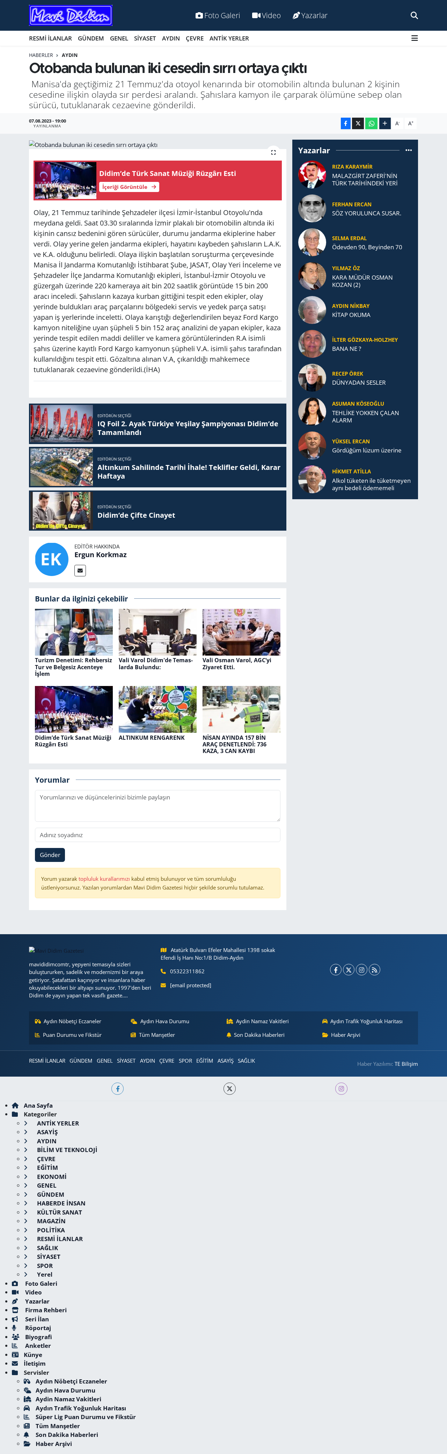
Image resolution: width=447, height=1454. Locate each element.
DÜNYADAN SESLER (359, 382)
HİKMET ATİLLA (351, 471)
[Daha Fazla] (385, 123)
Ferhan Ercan (352, 204)
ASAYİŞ (226, 1060)
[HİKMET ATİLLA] (312, 479)
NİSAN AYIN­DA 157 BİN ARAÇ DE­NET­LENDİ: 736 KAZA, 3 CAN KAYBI (234, 744)
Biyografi (38, 1337)
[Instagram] (361, 969)
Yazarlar (314, 15)
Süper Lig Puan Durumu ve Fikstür (86, 1417)
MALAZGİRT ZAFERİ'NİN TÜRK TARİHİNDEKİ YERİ (365, 179)
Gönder (50, 855)
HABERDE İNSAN (61, 1203)
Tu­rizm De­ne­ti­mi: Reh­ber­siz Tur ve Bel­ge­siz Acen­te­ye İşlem (73, 666)
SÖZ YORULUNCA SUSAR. (366, 213)
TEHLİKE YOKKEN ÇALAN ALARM (365, 416)
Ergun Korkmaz (100, 554)
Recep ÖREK (347, 373)
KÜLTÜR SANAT (59, 1212)
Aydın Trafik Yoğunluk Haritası (366, 1021)
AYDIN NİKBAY (350, 305)
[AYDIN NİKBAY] (312, 309)
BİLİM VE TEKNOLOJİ (66, 1150)
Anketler (37, 1346)
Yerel (44, 1274)
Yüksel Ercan (351, 441)
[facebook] (117, 1089)
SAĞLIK (246, 1060)
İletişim (35, 1363)
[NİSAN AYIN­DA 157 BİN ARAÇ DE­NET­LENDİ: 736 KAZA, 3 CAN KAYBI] (241, 709)
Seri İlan (36, 1319)
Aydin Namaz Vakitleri (262, 1021)
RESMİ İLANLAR (50, 38)
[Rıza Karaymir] (312, 174)
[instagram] (341, 1089)
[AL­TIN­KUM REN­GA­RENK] (158, 709)
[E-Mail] (80, 570)
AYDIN (171, 38)
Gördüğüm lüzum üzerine (367, 450)
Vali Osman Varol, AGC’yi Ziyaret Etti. (237, 663)
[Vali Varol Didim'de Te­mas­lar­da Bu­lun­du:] (158, 632)
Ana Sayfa (38, 1105)
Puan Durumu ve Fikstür (72, 1034)
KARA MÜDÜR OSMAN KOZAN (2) (362, 281)
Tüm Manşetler (157, 1034)
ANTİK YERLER (229, 38)
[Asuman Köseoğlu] (312, 411)
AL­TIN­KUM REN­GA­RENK (152, 737)
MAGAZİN (51, 1221)
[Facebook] (336, 969)
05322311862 (187, 971)
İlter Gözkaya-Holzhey (365, 339)
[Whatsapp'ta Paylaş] (371, 123)
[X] (348, 969)
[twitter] (230, 1089)
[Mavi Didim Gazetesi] (70, 15)
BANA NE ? (346, 348)
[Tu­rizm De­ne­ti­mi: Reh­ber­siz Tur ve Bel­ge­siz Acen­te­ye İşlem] (74, 632)
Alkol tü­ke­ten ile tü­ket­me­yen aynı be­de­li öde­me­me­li (371, 484)
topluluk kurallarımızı (105, 878)
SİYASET (145, 38)
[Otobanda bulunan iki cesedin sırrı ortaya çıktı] (157, 144)
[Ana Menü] (414, 38)
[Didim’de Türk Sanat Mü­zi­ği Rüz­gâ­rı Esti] (74, 709)
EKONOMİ (51, 1177)
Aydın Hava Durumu (164, 1021)
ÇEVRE (195, 38)
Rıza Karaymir (352, 166)
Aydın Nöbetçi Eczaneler (72, 1021)
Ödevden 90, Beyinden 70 (367, 247)
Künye (33, 1355)
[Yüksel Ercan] (312, 445)
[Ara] (414, 15)
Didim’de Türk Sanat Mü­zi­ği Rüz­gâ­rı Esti (73, 741)
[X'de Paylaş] (358, 123)
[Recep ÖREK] (312, 377)
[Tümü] (408, 150)
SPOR (185, 1060)
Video (271, 15)
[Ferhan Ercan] (312, 208)
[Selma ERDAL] (312, 242)
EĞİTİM (204, 1060)
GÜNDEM (91, 38)
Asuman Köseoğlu (358, 403)
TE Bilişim (406, 1063)
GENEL (119, 38)
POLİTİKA (50, 1230)
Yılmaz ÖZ (346, 268)
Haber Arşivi (345, 1034)
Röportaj (37, 1328)
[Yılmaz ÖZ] (312, 276)
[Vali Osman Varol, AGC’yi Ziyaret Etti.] (241, 632)
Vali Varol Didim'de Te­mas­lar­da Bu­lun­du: (156, 663)
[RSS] (374, 969)
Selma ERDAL (349, 238)
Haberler (41, 55)
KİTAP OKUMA (351, 314)
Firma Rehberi (45, 1310)
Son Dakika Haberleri (259, 1034)
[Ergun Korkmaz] (51, 559)
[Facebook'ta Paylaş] (346, 123)
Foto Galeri (222, 15)
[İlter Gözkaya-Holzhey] (312, 343)
